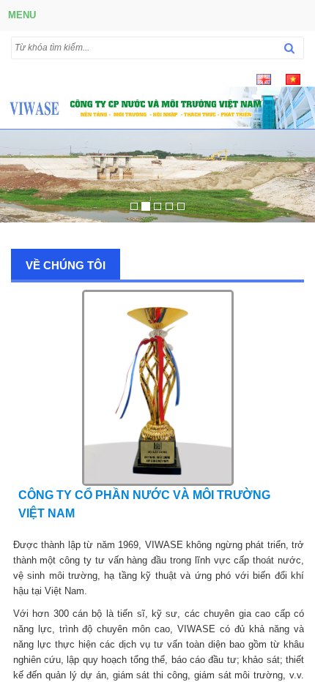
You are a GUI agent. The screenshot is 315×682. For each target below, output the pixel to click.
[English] (264, 78)
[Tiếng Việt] (293, 78)
